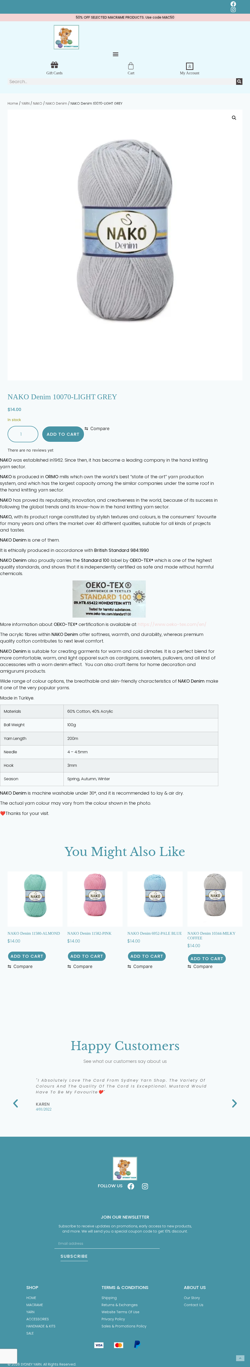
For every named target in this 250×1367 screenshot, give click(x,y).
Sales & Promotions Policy (124, 1326)
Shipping (109, 1297)
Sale (30, 1333)
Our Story (192, 1297)
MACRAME (34, 1304)
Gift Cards (54, 73)
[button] (115, 54)
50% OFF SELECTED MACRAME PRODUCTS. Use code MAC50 (125, 17)
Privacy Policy (113, 1319)
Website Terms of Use (120, 1312)
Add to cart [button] (26, 956)
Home (13, 103)
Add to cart (63, 434)
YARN (25, 103)
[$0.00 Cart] (131, 66)
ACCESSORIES (37, 1319)
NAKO (37, 103)
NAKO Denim (56, 103)
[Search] (239, 81)
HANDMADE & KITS (40, 1326)
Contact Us (193, 1304)
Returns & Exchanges (120, 1304)
